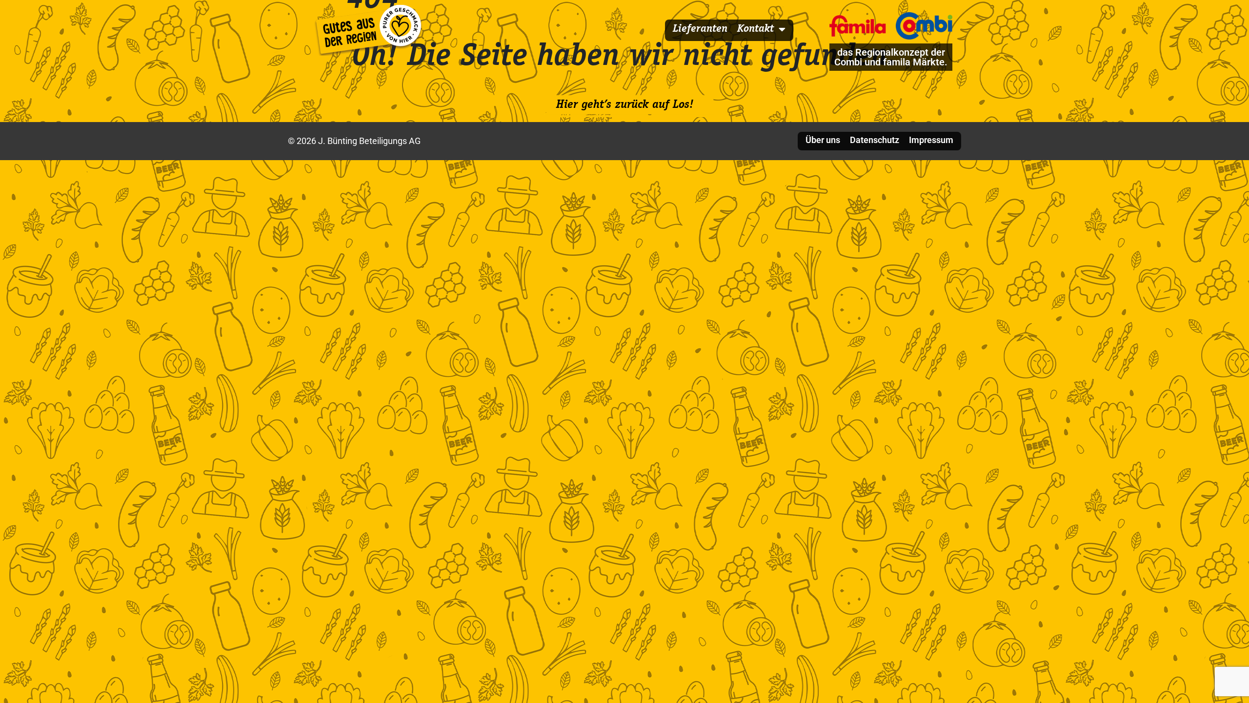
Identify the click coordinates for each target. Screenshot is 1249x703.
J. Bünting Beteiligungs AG (368, 141)
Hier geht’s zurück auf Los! (624, 105)
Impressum (931, 140)
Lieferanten (700, 29)
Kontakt (755, 29)
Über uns (823, 140)
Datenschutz (874, 140)
